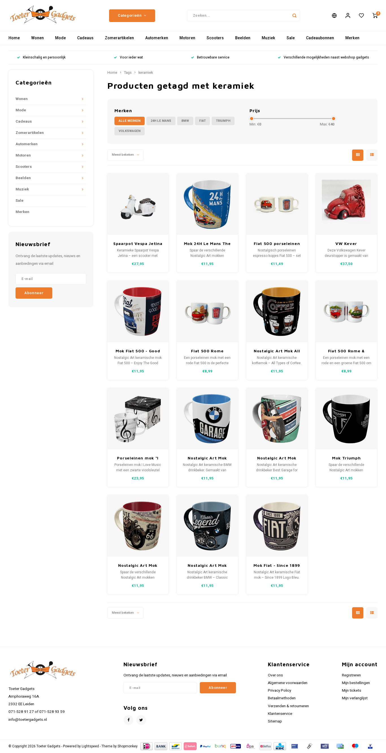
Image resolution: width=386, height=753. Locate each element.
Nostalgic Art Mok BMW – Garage (207, 458)
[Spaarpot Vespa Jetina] (138, 204)
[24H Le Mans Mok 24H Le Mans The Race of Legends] (207, 204)
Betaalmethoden (282, 698)
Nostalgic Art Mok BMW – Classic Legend (207, 565)
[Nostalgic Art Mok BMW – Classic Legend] (207, 526)
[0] (375, 15)
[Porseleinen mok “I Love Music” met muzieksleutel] (138, 419)
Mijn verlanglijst (355, 698)
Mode (60, 38)
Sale (291, 38)
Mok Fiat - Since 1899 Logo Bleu (276, 565)
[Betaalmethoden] (146, 746)
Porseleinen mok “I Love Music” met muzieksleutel (138, 458)
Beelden (242, 38)
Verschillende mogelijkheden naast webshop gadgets (326, 57)
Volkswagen (129, 131)
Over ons (275, 675)
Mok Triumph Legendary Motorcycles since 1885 (346, 458)
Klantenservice (280, 714)
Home (14, 38)
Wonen (37, 38)
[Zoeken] (294, 15)
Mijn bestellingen (356, 683)
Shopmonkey (128, 746)
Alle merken (129, 120)
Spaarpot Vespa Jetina (137, 243)
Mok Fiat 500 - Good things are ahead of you (138, 351)
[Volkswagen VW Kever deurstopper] (346, 204)
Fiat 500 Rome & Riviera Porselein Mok (346, 351)
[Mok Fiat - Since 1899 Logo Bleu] (277, 526)
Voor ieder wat (131, 57)
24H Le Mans (161, 120)
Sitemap (275, 721)
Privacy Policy (279, 690)
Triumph (223, 120)
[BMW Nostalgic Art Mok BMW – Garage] (207, 419)
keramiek (145, 72)
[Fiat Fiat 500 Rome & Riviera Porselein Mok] (346, 311)
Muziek (268, 38)
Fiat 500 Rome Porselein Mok (207, 351)
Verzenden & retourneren (288, 706)
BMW (185, 120)
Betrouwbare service (213, 57)
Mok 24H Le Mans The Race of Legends (207, 243)
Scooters (215, 38)
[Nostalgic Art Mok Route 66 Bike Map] (138, 526)
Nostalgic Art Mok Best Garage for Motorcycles (276, 458)
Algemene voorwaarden (287, 683)
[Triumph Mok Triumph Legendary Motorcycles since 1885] (346, 419)
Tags (128, 72)
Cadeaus (85, 38)
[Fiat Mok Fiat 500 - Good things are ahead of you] (138, 311)
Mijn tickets (351, 690)
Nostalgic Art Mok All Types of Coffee (277, 351)
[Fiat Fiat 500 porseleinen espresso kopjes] (277, 204)
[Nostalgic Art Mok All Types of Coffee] (277, 311)
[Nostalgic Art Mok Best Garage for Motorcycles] (277, 419)
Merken (352, 38)
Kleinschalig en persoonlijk (44, 57)
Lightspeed (90, 746)
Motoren (187, 38)
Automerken (156, 38)
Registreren (351, 675)
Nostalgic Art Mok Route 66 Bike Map (137, 565)
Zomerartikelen (119, 38)
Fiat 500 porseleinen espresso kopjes (277, 243)
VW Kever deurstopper (346, 243)
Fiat (202, 120)
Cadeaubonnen (320, 38)
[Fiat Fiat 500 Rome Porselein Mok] (207, 311)
